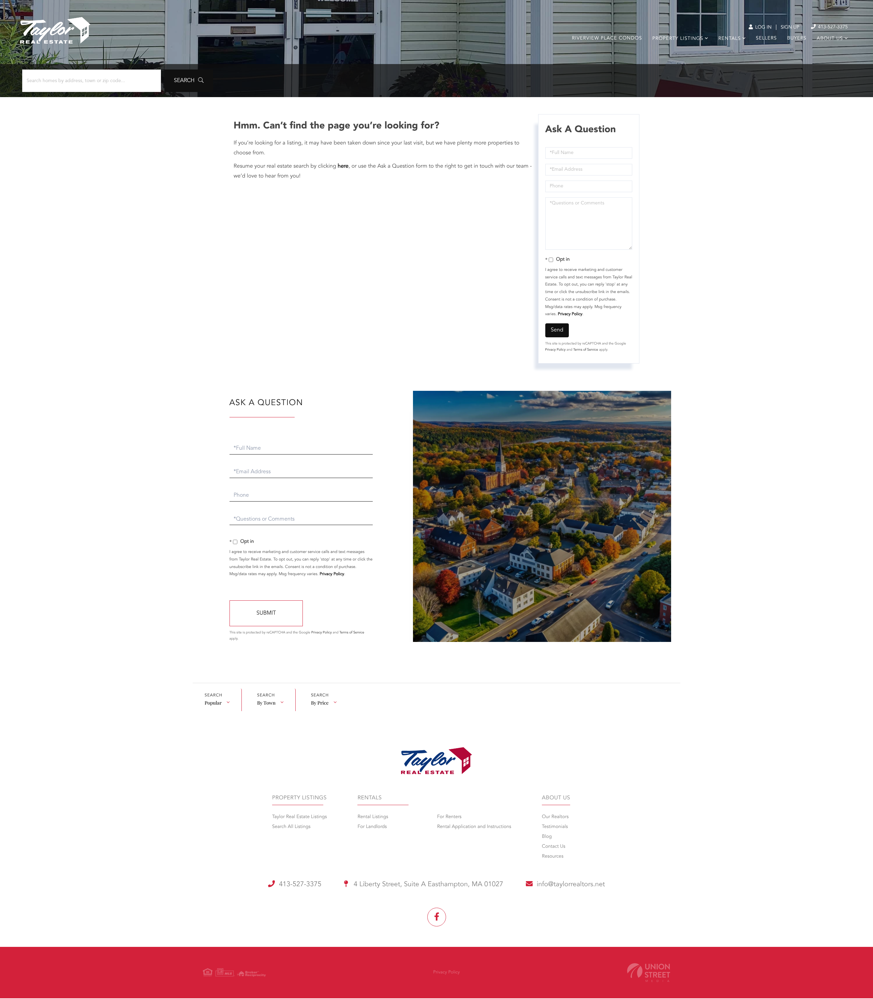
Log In (762, 27)
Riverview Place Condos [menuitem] (607, 38)
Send (557, 330)
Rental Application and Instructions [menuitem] (474, 827)
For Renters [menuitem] (449, 817)
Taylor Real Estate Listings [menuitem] (299, 817)
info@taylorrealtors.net (571, 884)
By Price (320, 703)
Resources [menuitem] (552, 856)
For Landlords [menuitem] (372, 827)
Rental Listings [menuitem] (372, 817)
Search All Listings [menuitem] (291, 827)
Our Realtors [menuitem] (555, 817)
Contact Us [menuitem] (553, 846)
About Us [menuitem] (830, 38)
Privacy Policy (570, 314)
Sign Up (790, 27)
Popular (213, 703)
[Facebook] (436, 917)
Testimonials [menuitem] (555, 827)
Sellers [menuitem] (766, 38)
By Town (266, 703)
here (343, 166)
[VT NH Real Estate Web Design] (648, 972)
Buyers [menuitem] (797, 38)
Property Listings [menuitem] (677, 38)
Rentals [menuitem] (729, 38)
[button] (188, 81)
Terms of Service (585, 350)
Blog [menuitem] (547, 836)
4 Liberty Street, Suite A (427, 884)
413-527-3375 (832, 27)
